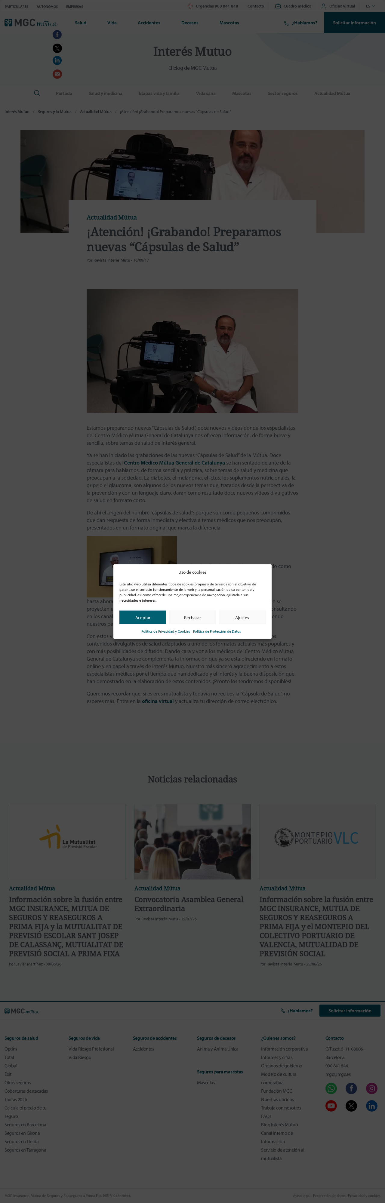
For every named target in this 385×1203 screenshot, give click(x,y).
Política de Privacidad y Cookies (165, 631)
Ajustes (242, 617)
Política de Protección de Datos (217, 631)
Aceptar (142, 617)
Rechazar (192, 617)
